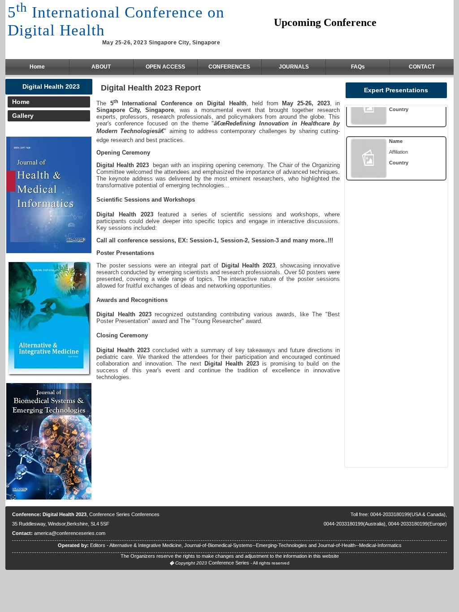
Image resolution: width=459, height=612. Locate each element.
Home (37, 67)
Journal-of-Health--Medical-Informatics (360, 545)
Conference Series (228, 562)
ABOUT (101, 67)
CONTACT (422, 67)
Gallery (23, 115)
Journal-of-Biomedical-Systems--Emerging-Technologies (245, 545)
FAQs (358, 67)
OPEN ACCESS (165, 67)
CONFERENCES (229, 67)
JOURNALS (294, 67)
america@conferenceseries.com (69, 533)
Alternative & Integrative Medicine (145, 545)
